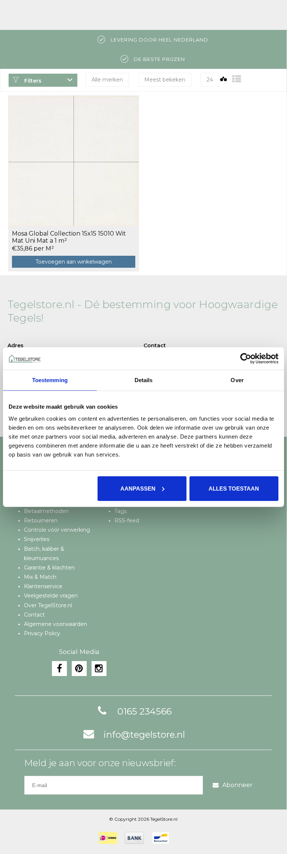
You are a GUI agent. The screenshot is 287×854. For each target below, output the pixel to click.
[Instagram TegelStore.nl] (99, 668)
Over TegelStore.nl (48, 605)
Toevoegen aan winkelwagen (74, 261)
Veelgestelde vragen (51, 595)
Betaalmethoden (46, 511)
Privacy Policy (42, 633)
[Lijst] (236, 79)
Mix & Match (40, 577)
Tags (120, 511)
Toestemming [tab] (50, 380)
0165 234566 (144, 711)
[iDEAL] (108, 838)
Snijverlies (36, 539)
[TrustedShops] (181, 838)
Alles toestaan (234, 488)
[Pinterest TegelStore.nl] (79, 668)
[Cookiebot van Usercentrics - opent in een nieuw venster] (245, 358)
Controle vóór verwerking (57, 529)
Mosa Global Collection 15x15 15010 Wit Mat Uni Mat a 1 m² (69, 237)
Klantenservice (43, 586)
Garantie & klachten (49, 567)
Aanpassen (137, 488)
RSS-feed (126, 520)
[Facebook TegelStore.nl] (59, 668)
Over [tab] (237, 380)
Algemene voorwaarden (55, 624)
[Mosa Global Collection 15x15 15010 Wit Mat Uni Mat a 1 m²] (73, 160)
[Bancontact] (160, 838)
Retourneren (41, 520)
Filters (32, 80)
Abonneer (237, 785)
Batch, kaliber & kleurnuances (44, 554)
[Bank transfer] (134, 838)
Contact (34, 614)
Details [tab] (144, 380)
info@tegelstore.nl (144, 734)
